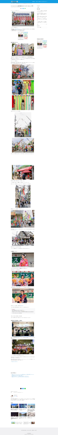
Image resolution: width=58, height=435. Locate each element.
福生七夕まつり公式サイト (15, 361)
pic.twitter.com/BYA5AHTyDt (31, 311)
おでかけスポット (14, 3)
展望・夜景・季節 (17, 3)
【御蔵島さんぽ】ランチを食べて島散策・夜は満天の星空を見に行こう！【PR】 (14, 418)
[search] (46, 24)
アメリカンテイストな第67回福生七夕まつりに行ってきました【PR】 (26, 3)
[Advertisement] (23, 158)
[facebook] (16, 396)
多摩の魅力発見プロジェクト (20, 392)
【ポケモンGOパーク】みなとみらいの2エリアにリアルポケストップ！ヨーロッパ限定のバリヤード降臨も (18, 423)
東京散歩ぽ (30, 433)
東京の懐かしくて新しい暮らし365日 (42, 1)
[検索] (46, 1)
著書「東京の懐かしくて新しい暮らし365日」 (27, 430)
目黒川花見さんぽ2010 (29, 417)
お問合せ (37, 1)
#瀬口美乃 (24, 311)
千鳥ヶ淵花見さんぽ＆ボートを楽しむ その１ (23, 418)
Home (11, 3)
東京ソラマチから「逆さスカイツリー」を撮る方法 (22, 409)
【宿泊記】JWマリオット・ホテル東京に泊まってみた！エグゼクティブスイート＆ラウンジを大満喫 (42, 19)
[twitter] (15, 396)
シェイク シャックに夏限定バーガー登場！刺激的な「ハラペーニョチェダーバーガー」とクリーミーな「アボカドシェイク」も (42, 11)
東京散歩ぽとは (33, 1)
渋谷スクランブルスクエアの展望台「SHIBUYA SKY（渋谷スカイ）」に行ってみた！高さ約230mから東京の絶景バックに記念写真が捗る (31, 410)
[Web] (14, 396)
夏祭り (15, 392)
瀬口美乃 (21, 305)
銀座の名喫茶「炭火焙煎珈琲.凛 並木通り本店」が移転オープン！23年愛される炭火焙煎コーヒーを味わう (42, 14)
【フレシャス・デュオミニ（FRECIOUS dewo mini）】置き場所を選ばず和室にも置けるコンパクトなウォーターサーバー (27, 422)
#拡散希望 (26, 311)
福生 (16, 392)
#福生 (22, 311)
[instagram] (17, 396)
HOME (22, 430)
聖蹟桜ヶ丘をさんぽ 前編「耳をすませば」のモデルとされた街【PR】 (14, 409)
